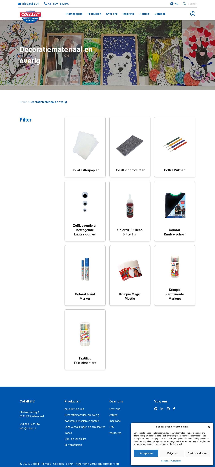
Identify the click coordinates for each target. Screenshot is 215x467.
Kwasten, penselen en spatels (82, 421)
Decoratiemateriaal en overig (82, 415)
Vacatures (115, 433)
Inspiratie (129, 13)
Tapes (68, 433)
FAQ (111, 427)
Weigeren (172, 453)
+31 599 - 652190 (58, 3)
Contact (160, 13)
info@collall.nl (30, 3)
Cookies (164, 461)
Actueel (145, 13)
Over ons (112, 13)
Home (23, 102)
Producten (94, 13)
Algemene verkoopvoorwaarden (97, 464)
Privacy (46, 464)
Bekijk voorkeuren (198, 453)
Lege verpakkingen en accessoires (85, 427)
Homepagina (74, 13)
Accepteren (146, 453)
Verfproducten (73, 445)
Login (70, 464)
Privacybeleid (175, 461)
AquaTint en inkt (74, 409)
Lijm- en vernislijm (75, 439)
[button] (208, 426)
